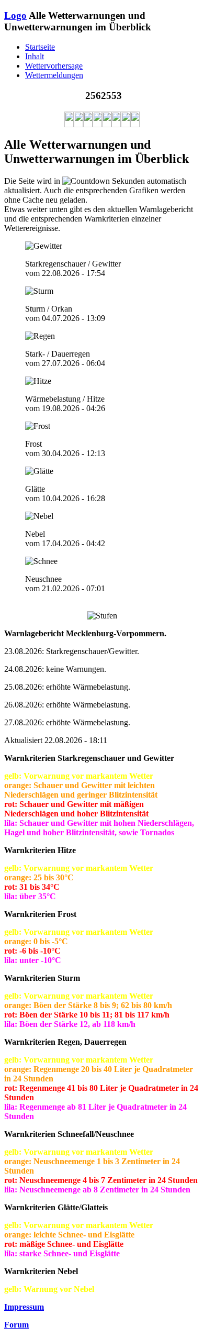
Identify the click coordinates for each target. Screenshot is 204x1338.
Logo (15, 15)
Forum (16, 1324)
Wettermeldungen (54, 75)
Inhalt (34, 56)
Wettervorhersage (54, 65)
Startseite (40, 46)
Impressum (24, 1306)
